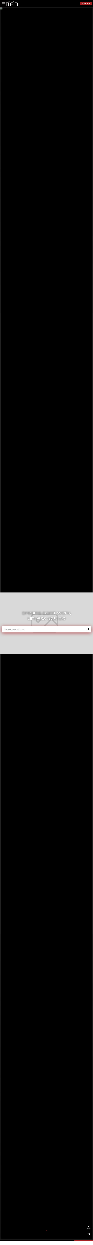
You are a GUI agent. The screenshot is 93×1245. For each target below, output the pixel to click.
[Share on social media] (88, 1228)
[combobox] (46, 629)
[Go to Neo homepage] (12, 7)
